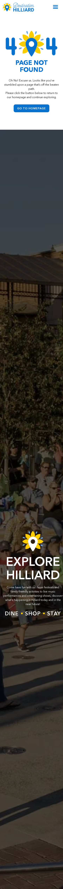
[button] (55, 7)
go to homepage (31, 108)
